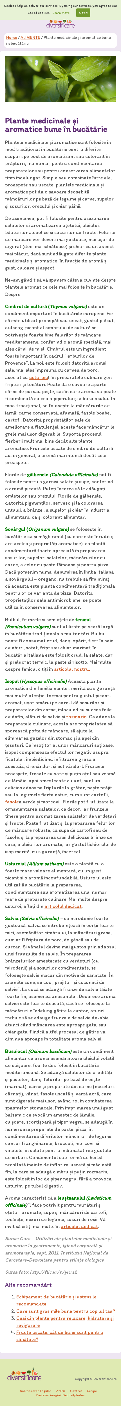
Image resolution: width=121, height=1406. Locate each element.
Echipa (92, 1391)
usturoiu (38, 377)
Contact (76, 1391)
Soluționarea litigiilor (35, 1391)
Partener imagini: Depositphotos (60, 1395)
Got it (83, 13)
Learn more (61, 13)
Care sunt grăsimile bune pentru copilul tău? (65, 1311)
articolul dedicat (63, 906)
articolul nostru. (72, 669)
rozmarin (76, 717)
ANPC (60, 1391)
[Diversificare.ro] (60, 22)
